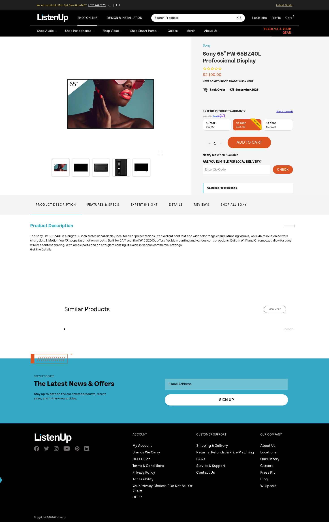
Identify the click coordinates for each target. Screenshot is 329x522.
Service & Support (210, 466)
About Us (211, 31)
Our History (269, 459)
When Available (220, 155)
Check (283, 170)
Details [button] (176, 205)
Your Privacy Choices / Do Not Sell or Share (162, 488)
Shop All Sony (233, 205)
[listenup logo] (52, 18)
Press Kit (267, 472)
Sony (207, 45)
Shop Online (87, 18)
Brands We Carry (146, 452)
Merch (190, 31)
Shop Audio (45, 31)
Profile (276, 18)
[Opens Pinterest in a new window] (78, 448)
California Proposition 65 (222, 187)
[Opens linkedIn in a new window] (88, 448)
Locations (259, 18)
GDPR (137, 497)
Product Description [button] (56, 205)
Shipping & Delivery (212, 446)
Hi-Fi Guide (141, 459)
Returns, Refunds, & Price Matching (225, 452)
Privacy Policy (143, 472)
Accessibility (143, 479)
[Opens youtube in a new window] (68, 448)
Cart (288, 18)
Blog (264, 479)
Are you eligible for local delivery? (232, 162)
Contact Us (205, 472)
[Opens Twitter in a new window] (48, 449)
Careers (266, 466)
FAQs (200, 459)
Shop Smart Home (143, 31)
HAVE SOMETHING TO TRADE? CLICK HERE (228, 81)
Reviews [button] (201, 205)
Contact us (118, 5)
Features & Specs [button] (103, 205)
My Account (142, 446)
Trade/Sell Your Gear (277, 31)
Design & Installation (124, 18)
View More (275, 309)
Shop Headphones (78, 31)
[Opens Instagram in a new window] (57, 448)
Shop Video (111, 31)
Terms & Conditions (148, 466)
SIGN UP (226, 400)
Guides (173, 31)
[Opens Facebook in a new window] (38, 448)
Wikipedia (268, 486)
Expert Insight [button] (144, 205)
